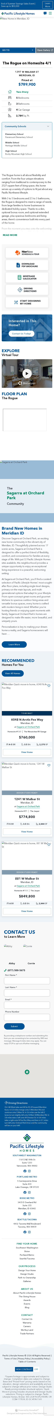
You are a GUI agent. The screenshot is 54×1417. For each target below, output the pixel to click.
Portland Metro (27, 1255)
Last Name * (11, 987)
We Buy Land (27, 1330)
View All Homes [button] (12, 673)
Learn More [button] (47, 5)
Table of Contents (27, 1361)
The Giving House (27, 1296)
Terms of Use (10, 1358)
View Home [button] (27, 752)
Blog (27, 1307)
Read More (10, 235)
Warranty (27, 1322)
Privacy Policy (24, 1358)
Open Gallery (44, 50)
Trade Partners (27, 1333)
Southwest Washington (27, 1247)
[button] (27, 253)
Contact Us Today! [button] (21, 333)
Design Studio (27, 1274)
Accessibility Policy (40, 1358)
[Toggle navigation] (50, 13)
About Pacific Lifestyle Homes (27, 1293)
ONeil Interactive (39, 1413)
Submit (14, 1026)
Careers (27, 1326)
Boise (27, 1251)
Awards (27, 1300)
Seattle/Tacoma (27, 1258)
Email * (8, 999)
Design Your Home (27, 1270)
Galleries (27, 1281)
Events (27, 1303)
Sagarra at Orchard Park (28, 727)
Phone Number (12, 1011)
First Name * (11, 975)
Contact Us (27, 1319)
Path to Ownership (27, 1277)
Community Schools (15, 126)
